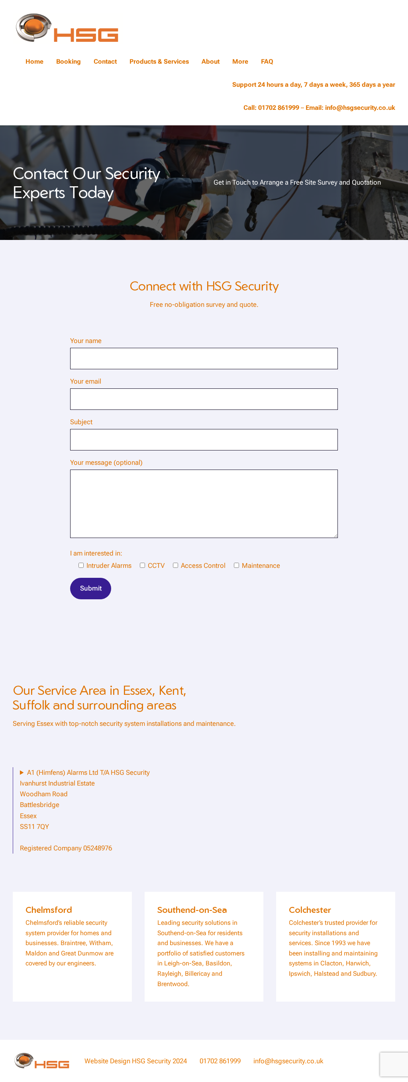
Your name (86, 341)
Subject (81, 422)
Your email (85, 381)
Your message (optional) (106, 462)
